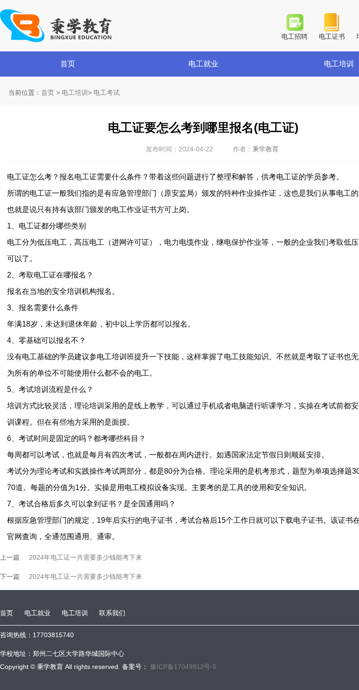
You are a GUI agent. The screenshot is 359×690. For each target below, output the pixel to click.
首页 (67, 64)
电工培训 (75, 92)
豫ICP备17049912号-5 (182, 666)
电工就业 (203, 64)
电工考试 (106, 92)
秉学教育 (265, 149)
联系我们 (112, 613)
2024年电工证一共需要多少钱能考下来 (85, 557)
